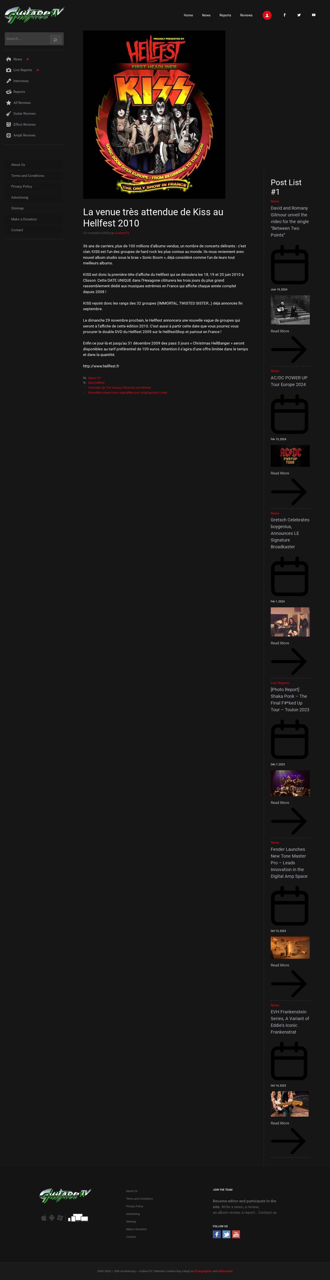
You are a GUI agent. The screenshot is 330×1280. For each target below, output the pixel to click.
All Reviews (22, 103)
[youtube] (236, 1237)
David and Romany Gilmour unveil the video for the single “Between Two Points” (290, 221)
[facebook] (217, 1237)
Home (188, 15)
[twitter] (226, 1237)
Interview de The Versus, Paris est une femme (119, 388)
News (206, 15)
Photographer (203, 1271)
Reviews (246, 15)
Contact (17, 230)
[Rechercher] (56, 39)
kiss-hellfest (96, 383)
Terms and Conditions (27, 176)
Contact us (267, 1212)
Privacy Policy (21, 186)
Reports (225, 15)
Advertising (19, 197)
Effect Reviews (24, 125)
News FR (94, 378)
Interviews (21, 81)
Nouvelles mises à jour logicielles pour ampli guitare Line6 (127, 393)
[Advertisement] (292, 99)
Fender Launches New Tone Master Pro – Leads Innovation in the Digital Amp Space (289, 863)
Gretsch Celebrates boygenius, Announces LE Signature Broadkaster (290, 533)
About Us (18, 165)
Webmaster (225, 1271)
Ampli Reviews (24, 135)
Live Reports (22, 70)
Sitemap (17, 208)
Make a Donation (24, 219)
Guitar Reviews (24, 114)
